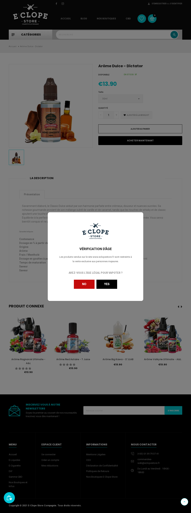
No (84, 284)
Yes (106, 284)
